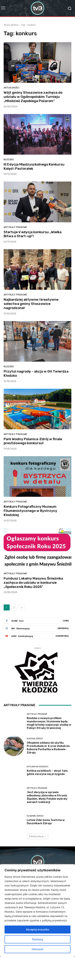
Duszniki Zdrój (35, 816)
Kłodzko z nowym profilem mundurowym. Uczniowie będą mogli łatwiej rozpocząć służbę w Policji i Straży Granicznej (49, 723)
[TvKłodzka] (37, 8)
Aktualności (11, 87)
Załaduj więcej (36, 836)
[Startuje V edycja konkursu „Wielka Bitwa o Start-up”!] (37, 202)
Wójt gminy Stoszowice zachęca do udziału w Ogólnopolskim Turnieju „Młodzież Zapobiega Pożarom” (33, 96)
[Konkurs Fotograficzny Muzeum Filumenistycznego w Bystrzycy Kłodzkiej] (37, 476)
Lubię (66, 620)
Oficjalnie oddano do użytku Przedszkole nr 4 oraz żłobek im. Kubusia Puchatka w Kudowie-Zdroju (48, 747)
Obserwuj (63, 628)
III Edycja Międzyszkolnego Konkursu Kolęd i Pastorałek (34, 166)
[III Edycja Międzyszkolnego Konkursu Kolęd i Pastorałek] (37, 134)
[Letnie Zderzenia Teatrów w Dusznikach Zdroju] (14, 820)
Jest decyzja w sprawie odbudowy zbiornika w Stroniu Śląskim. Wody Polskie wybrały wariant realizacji (47, 797)
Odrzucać (38, 949)
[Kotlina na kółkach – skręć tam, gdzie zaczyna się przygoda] (14, 771)
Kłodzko (9, 159)
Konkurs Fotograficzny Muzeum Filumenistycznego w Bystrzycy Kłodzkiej (30, 510)
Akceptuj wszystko (37, 929)
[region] (37, 910)
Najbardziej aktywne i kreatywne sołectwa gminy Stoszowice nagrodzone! (31, 303)
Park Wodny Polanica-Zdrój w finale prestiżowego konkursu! (33, 441)
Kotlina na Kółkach (37, 767)
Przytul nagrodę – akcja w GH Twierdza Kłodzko (36, 373)
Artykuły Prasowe (15, 227)
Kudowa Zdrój (35, 739)
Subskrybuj (62, 635)
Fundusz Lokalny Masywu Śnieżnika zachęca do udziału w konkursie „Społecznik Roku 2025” (33, 582)
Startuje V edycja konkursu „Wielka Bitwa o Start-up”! (33, 234)
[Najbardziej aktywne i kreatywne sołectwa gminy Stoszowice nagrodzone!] (37, 269)
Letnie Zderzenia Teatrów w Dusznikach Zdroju (46, 821)
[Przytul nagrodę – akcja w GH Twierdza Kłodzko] (37, 341)
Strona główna (11, 24)
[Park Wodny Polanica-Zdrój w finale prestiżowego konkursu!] (37, 409)
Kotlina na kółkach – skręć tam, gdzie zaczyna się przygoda (47, 772)
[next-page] (22, 607)
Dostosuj (37, 939)
